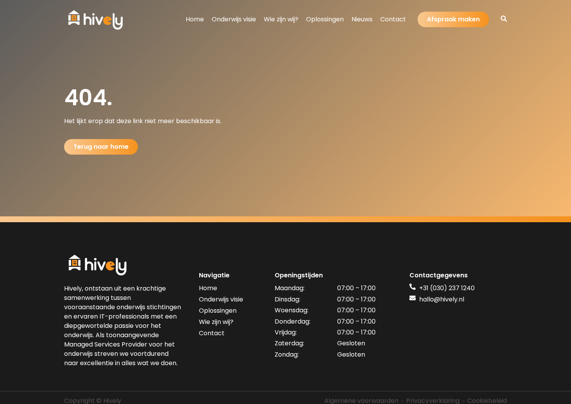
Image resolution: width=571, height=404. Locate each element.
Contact (393, 19)
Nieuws (362, 19)
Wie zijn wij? (281, 19)
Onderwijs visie (234, 19)
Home (195, 19)
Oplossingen (325, 19)
